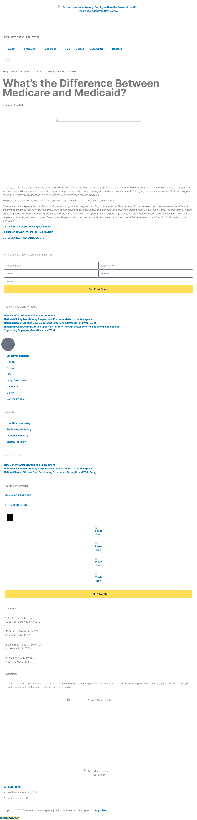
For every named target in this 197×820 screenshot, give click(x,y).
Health (11, 361)
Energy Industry (16, 441)
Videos (80, 48)
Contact (117, 48)
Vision (10, 392)
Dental (10, 368)
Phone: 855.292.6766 (18, 495)
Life (9, 374)
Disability (12, 386)
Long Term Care (16, 380)
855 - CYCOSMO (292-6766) (21, 37)
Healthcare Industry (19, 423)
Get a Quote (96, 48)
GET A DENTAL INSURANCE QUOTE (23, 237)
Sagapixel (100, 810)
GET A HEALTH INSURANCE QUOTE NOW (27, 226)
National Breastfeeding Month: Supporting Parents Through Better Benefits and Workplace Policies (61, 326)
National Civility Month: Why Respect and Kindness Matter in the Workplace (48, 319)
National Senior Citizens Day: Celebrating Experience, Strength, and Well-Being (50, 322)
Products (29, 48)
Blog (67, 48)
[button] (7, 60)
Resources (50, 48)
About (11, 48)
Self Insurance (15, 398)
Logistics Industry (17, 435)
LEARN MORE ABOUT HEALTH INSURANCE (28, 232)
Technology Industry (19, 429)
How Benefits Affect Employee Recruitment (29, 315)
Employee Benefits (18, 355)
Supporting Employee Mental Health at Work (29, 330)
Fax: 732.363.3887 (16, 504)
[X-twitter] (10, 517)
